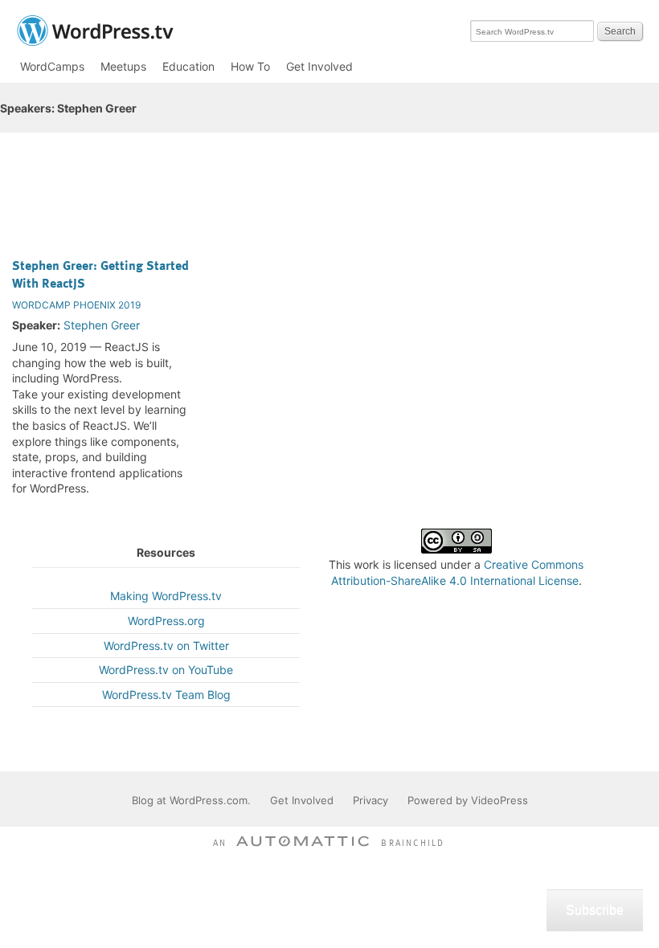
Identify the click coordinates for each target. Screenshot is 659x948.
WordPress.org (166, 620)
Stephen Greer (101, 325)
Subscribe (595, 910)
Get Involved (319, 66)
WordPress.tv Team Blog (166, 694)
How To (250, 66)
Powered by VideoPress (467, 800)
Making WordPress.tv (166, 596)
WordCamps (52, 66)
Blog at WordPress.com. (191, 800)
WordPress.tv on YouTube (166, 669)
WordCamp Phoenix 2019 (76, 305)
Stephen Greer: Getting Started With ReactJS (100, 273)
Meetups (123, 66)
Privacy (370, 800)
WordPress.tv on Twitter (166, 645)
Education (188, 66)
